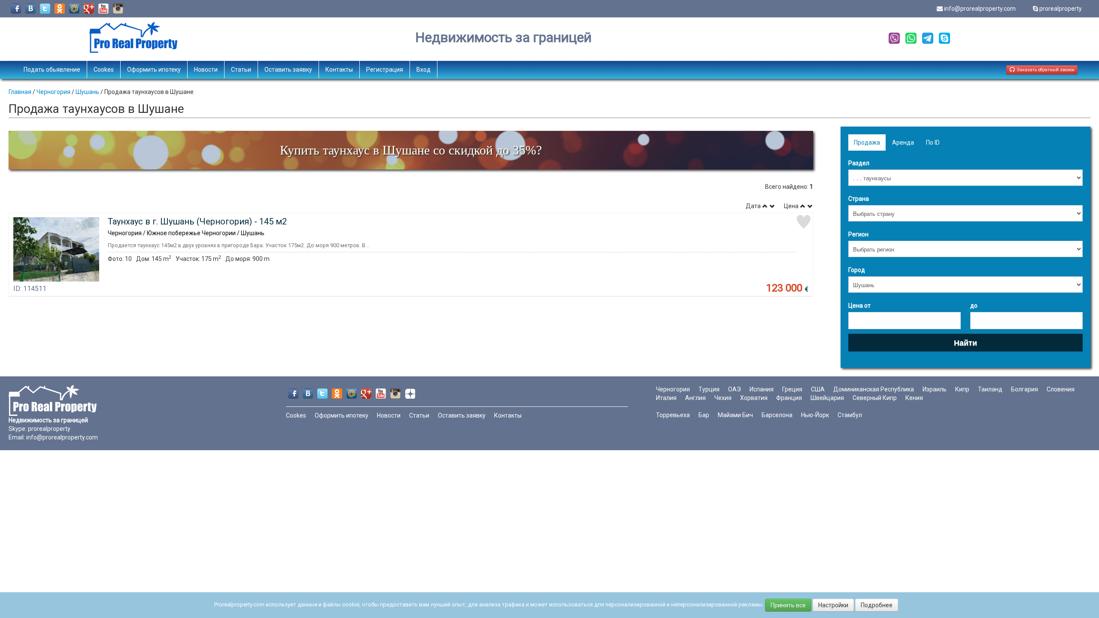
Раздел (858, 163)
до (974, 305)
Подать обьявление (52, 69)
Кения (914, 397)
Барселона (777, 415)
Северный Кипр (875, 397)
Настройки (833, 605)
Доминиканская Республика (873, 389)
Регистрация (384, 69)
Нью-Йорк (815, 415)
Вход (423, 69)
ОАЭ (734, 389)
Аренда (903, 142)
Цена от (859, 305)
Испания (762, 389)
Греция (792, 389)
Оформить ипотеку (154, 69)
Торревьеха (673, 415)
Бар (703, 415)
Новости (206, 69)
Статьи (241, 69)
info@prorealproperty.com (980, 8)
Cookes (104, 69)
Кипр (962, 389)
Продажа (867, 142)
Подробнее (877, 605)
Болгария (1024, 389)
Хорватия (754, 397)
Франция (789, 397)
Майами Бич (735, 415)
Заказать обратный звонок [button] (1045, 70)
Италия (666, 397)
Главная (20, 91)
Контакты (339, 69)
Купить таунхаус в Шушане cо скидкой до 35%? (411, 150)
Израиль (935, 389)
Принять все (788, 605)
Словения (1061, 389)
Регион (858, 234)
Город (856, 270)
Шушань (87, 91)
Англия (695, 397)
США (818, 389)
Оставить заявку (288, 69)
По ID (933, 142)
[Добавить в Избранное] (804, 222)
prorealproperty (1060, 8)
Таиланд (990, 389)
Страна (858, 198)
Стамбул (850, 415)
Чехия (723, 397)
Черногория (53, 91)
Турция (709, 389)
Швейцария (827, 397)
